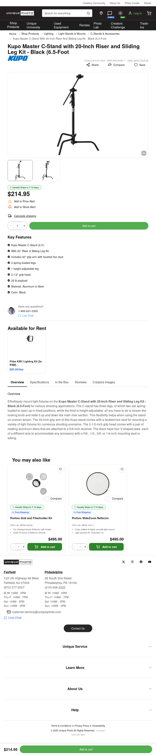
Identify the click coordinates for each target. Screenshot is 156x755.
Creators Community (94, 3)
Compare (119, 65)
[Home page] (20, 13)
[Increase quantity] (24, 226)
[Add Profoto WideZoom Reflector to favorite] (122, 469)
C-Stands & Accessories (105, 33)
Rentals (84, 25)
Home (12, 34)
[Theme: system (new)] (120, 13)
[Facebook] (141, 562)
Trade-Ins (144, 25)
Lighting (48, 33)
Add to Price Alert (24, 201)
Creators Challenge (118, 25)
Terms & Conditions (61, 725)
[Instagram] (132, 562)
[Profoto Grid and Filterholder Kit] (36, 484)
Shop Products (13, 25)
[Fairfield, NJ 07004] (101, 13)
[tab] (17, 382)
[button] (149, 13)
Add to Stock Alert (25, 207)
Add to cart (89, 226)
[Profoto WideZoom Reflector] (97, 484)
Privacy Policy (82, 725)
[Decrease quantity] (11, 226)
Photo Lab (98, 25)
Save (142, 65)
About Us (115, 3)
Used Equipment (61, 25)
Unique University (33, 25)
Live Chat (27, 315)
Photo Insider (132, 3)
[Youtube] (149, 562)
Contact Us (78, 628)
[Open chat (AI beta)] (110, 13)
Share (95, 65)
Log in (138, 13)
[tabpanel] (78, 413)
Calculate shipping (25, 216)
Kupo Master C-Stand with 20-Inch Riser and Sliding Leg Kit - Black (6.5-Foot (59, 38)
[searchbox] (67, 13)
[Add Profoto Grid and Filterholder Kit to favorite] (60, 469)
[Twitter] (123, 562)
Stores (147, 3)
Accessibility (98, 725)
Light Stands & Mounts (72, 33)
